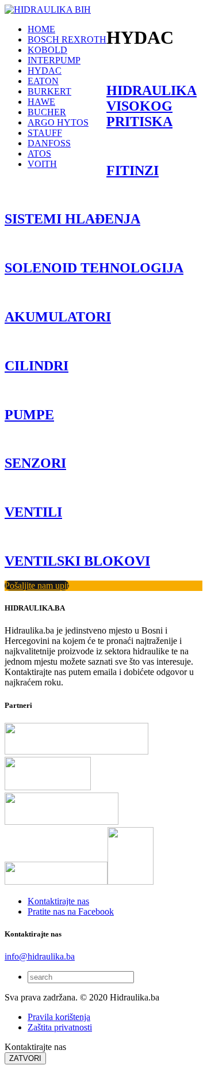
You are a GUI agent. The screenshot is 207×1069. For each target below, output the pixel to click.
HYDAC (45, 70)
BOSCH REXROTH (67, 39)
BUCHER (47, 112)
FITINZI (132, 170)
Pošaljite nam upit (37, 585)
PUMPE (29, 414)
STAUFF (45, 133)
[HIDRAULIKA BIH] (48, 9)
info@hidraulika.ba (40, 956)
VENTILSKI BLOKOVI (77, 561)
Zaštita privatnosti (60, 1027)
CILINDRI (36, 365)
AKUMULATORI (58, 316)
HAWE (41, 102)
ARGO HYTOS (58, 122)
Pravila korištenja (59, 1017)
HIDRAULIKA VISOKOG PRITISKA (151, 106)
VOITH (42, 164)
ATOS (39, 153)
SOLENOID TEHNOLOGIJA (94, 267)
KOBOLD (47, 50)
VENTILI (33, 512)
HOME (41, 29)
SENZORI (35, 463)
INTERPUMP (54, 60)
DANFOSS (49, 143)
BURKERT (49, 91)
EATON (43, 81)
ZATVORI (25, 1058)
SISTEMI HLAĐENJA (72, 218)
